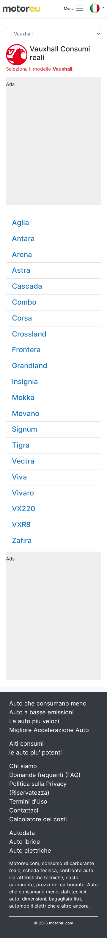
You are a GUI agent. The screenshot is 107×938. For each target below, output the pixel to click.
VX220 (23, 508)
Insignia (25, 381)
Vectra (23, 461)
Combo (24, 302)
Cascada (27, 286)
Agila (20, 222)
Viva (19, 477)
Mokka (23, 397)
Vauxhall (44, 49)
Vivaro (23, 493)
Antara (23, 238)
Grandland (29, 365)
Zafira (22, 540)
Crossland (29, 334)
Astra (21, 270)
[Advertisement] (53, 143)
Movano (25, 413)
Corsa (22, 318)
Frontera (26, 349)
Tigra (21, 445)
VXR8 (21, 524)
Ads (10, 84)
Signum (24, 429)
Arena (22, 254)
